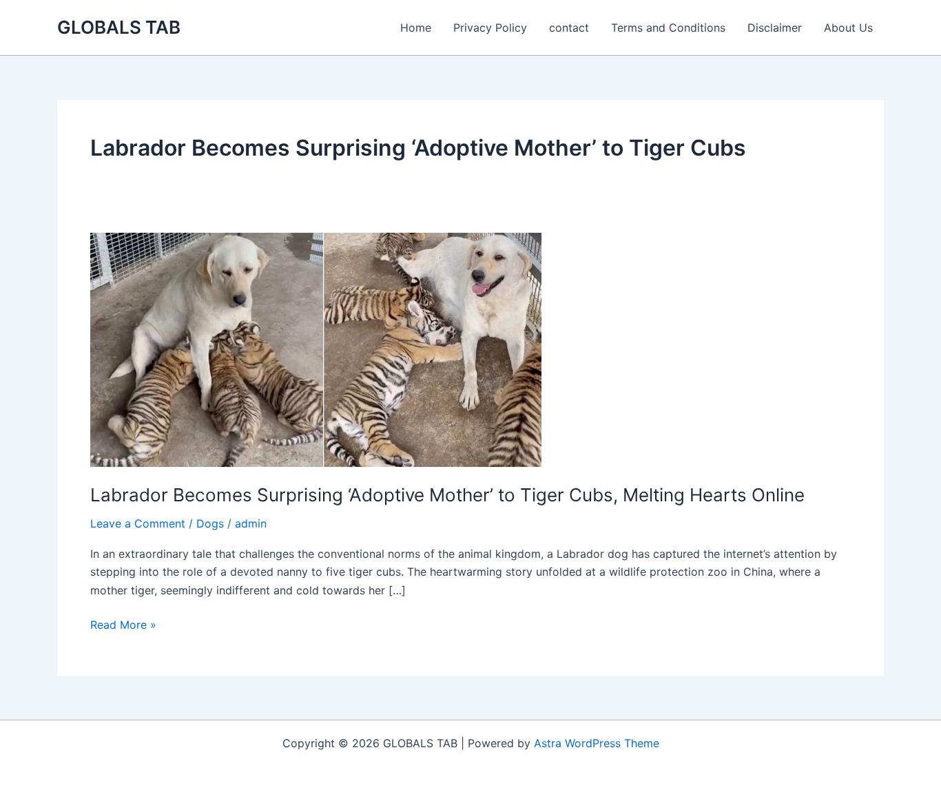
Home (415, 27)
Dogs (210, 523)
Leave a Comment (137, 523)
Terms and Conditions (668, 27)
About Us (848, 27)
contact (569, 27)
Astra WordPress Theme (596, 743)
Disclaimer (774, 27)
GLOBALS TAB (118, 27)
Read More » (123, 625)
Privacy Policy (490, 27)
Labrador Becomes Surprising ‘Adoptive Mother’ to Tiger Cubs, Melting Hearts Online (447, 494)
